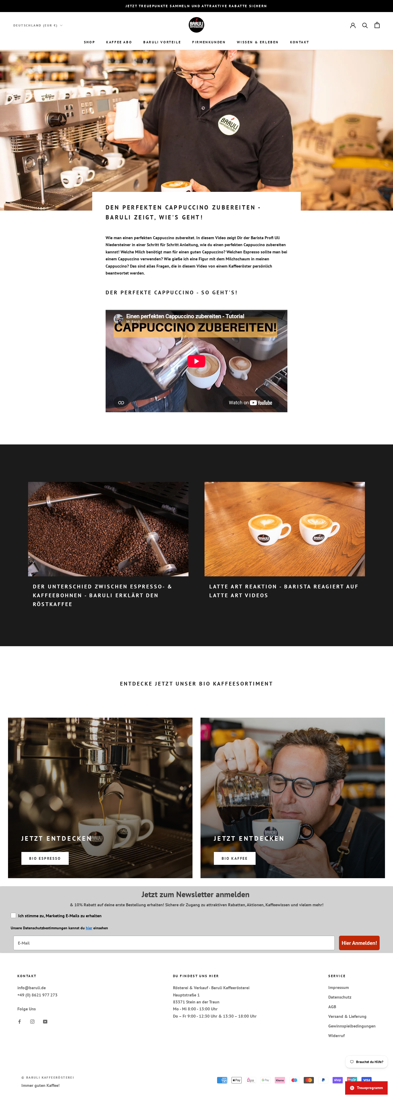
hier (89, 928)
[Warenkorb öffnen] (377, 25)
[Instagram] (32, 1021)
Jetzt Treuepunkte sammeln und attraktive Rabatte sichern (196, 6)
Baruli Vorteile (162, 42)
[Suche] (365, 25)
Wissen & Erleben (258, 42)
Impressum (338, 987)
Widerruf (336, 1035)
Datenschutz (339, 997)
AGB (332, 1006)
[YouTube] (45, 1021)
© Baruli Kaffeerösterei (47, 1077)
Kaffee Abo (119, 42)
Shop (89, 42)
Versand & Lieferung (347, 1016)
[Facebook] (19, 1021)
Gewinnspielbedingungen (352, 1026)
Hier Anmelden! (359, 942)
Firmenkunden (209, 42)
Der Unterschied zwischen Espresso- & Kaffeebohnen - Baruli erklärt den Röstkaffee (103, 595)
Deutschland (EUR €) (35, 25)
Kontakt (299, 42)
